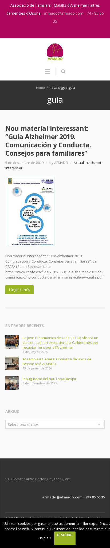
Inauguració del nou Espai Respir (49, 378)
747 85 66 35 (95, 497)
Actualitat (81, 162)
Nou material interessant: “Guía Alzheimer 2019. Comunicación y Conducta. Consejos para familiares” (48, 141)
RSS (61, 31)
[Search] (63, 71)
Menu (48, 73)
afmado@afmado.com (64, 13)
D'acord (64, 535)
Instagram (49, 31)
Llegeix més (19, 289)
